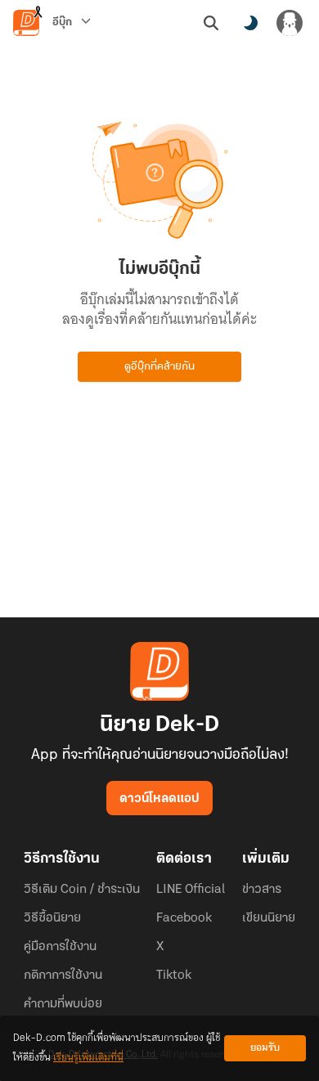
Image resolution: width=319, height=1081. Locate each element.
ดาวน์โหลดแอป (159, 798)
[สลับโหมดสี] (250, 23)
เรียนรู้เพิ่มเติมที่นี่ (88, 1057)
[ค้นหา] (211, 23)
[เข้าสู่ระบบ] (289, 23)
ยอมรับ (265, 1047)
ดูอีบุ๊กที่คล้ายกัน (159, 367)
